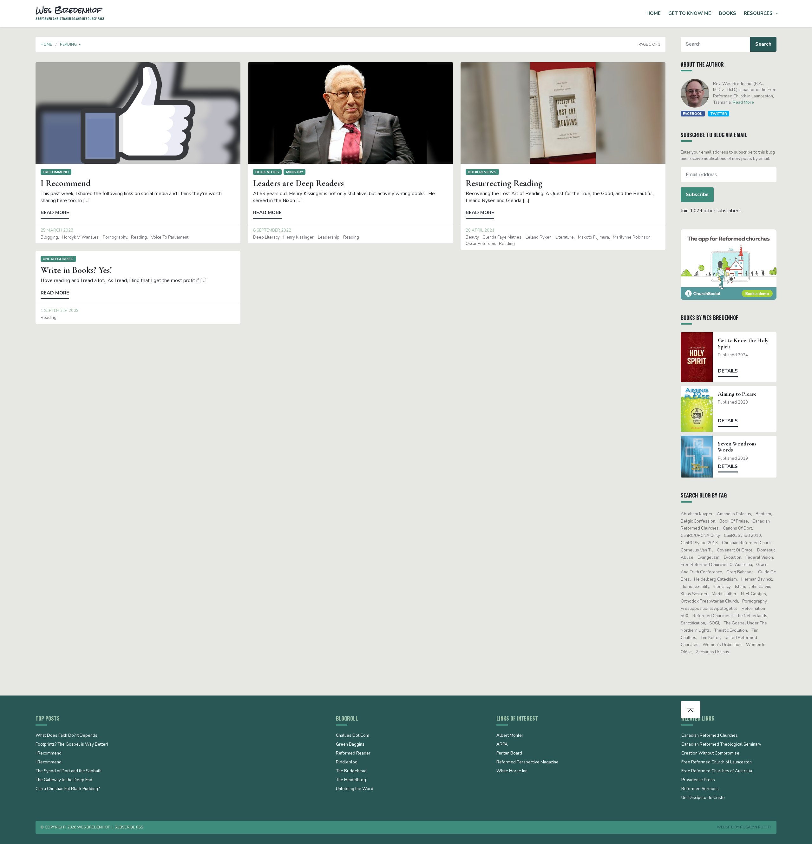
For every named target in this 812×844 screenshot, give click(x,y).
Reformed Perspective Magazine (527, 762)
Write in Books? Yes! (76, 270)
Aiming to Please (737, 394)
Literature (564, 237)
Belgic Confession (698, 521)
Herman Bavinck (756, 579)
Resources (758, 13)
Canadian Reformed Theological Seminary (721, 744)
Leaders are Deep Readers (298, 183)
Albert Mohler (509, 735)
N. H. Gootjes (753, 594)
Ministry (294, 172)
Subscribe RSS (129, 827)
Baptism (763, 514)
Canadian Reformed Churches (709, 735)
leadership (328, 237)
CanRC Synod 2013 (699, 543)
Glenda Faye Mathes (501, 237)
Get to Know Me (689, 13)
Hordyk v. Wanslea (80, 237)
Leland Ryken (539, 237)
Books (727, 13)
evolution (732, 557)
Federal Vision (759, 557)
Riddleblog (346, 762)
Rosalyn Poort (755, 827)
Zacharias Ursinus (712, 652)
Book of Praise (733, 521)
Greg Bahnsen (740, 572)
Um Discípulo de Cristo (703, 798)
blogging (49, 237)
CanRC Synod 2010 (742, 535)
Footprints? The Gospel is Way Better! (72, 744)
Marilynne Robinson (632, 237)
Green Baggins (350, 744)
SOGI (714, 623)
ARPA (502, 744)
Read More (743, 102)
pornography (115, 237)
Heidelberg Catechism (715, 579)
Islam (740, 587)
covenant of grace (735, 550)
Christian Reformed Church (747, 543)
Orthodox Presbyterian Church (709, 601)
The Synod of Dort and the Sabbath (69, 771)
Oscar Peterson (480, 244)
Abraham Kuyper (697, 514)
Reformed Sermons (700, 789)
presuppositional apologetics (709, 608)
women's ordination (722, 645)
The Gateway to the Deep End (64, 780)
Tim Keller (710, 638)
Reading (139, 237)
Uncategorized (58, 258)
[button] (80, 44)
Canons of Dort (737, 528)
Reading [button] (68, 44)
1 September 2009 (60, 310)
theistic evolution (730, 630)
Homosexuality (695, 587)
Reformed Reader (353, 753)
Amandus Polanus (734, 514)
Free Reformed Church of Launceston (716, 762)
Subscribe (697, 194)
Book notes (267, 172)
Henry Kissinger (298, 237)
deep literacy (266, 237)
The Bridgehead (351, 771)
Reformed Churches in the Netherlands (729, 616)
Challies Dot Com (352, 735)
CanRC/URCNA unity (700, 535)
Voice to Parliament (169, 237)
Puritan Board (509, 753)
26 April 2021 (480, 230)
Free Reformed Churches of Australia (716, 565)
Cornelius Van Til (697, 550)
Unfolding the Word (354, 789)
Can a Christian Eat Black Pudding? (68, 789)
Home (653, 13)
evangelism (708, 557)
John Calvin (759, 587)
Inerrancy (721, 587)
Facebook (692, 113)
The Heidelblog (351, 780)
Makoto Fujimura (593, 237)
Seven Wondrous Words (737, 446)
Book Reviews (482, 172)
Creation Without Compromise (710, 753)
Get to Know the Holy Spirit (743, 343)
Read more (55, 212)
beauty (472, 237)
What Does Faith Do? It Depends (66, 735)
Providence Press (698, 780)
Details (728, 371)
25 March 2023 (57, 230)
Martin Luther (724, 594)
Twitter (718, 113)
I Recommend (56, 172)
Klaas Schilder (694, 594)
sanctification (693, 623)
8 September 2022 (272, 230)
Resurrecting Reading (504, 183)
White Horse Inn (511, 771)
